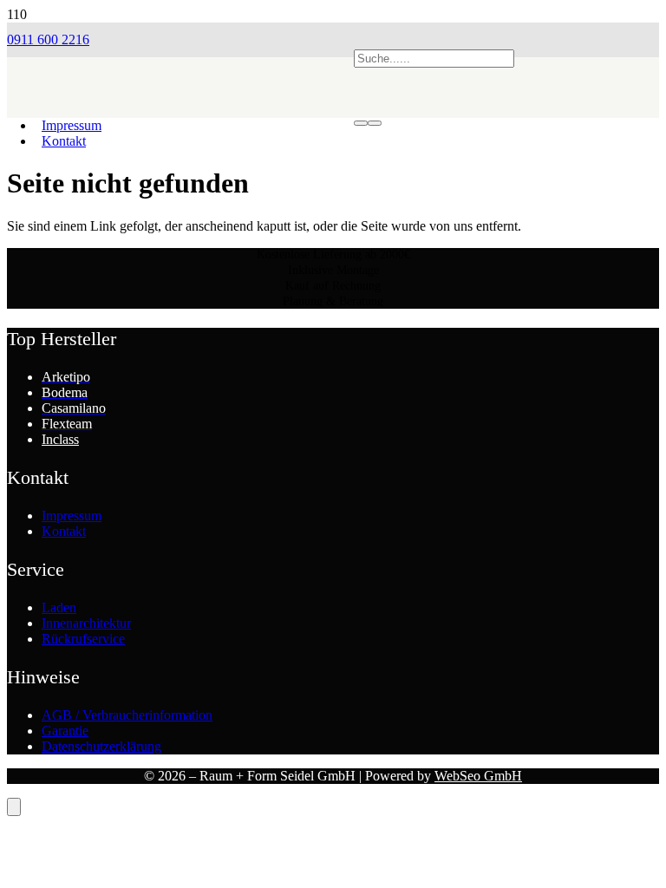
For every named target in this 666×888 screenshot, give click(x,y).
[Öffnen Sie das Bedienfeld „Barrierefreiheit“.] (14, 807)
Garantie (65, 730)
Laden (59, 607)
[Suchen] (361, 123)
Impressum (71, 515)
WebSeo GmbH (478, 775)
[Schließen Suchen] (375, 123)
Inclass (60, 439)
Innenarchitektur (86, 623)
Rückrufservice (83, 638)
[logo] (180, 134)
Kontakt (64, 531)
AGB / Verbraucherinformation (127, 715)
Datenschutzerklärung (101, 746)
